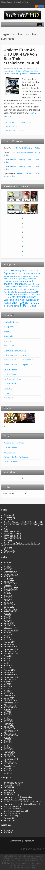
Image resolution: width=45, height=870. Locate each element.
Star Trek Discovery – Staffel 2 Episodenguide (23, 522)
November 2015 (11, 677)
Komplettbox (24, 276)
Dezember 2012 (10, 756)
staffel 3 (32, 287)
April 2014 (8, 719)
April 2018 (8, 621)
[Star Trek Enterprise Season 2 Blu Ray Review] (22, 246)
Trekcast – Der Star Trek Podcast (16, 457)
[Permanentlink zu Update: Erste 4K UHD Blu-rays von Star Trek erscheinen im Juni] (12, 86)
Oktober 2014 (10, 705)
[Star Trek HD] (22, 15)
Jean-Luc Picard (35, 273)
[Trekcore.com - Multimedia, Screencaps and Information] (19, 417)
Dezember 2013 (10, 728)
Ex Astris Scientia (10, 447)
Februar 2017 (9, 642)
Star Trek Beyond (10, 369)
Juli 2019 (7, 593)
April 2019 (8, 600)
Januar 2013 (9, 754)
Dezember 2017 (10, 625)
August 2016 (9, 656)
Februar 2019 (9, 604)
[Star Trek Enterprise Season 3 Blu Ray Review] (22, 250)
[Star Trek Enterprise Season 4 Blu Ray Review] (22, 255)
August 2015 (9, 681)
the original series (11, 306)
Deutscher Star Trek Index (14, 443)
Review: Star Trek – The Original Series (18, 364)
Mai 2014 (8, 717)
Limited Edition (8, 279)
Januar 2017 (9, 644)
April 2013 (8, 747)
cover (36, 270)
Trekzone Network (11, 462)
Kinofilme (7, 341)
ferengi (28, 273)
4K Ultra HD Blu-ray (15, 71)
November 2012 (11, 759)
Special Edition (17, 286)
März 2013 (8, 749)
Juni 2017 (8, 635)
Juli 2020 (7, 576)
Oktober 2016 (10, 651)
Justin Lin (6, 276)
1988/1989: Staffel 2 (12, 533)
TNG (23, 305)
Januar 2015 (9, 698)
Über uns (8, 548)
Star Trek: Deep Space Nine (25, 289)
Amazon (6, 271)
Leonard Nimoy (33, 276)
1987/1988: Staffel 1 (12, 531)
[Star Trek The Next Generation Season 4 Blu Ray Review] (22, 222)
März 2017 (8, 639)
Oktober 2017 (10, 628)
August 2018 (9, 614)
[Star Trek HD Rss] (36, 6)
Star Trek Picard (10, 383)
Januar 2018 (9, 623)
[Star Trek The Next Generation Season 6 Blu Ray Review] (22, 232)
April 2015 (8, 691)
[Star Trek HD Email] (39, 6)
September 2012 (11, 763)
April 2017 (8, 637)
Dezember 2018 (10, 609)
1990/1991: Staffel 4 (12, 538)
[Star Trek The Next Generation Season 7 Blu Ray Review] (22, 236)
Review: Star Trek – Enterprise (15, 355)
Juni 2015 (8, 686)
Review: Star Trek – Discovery (15, 350)
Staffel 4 (38, 287)
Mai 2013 (8, 745)
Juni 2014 (8, 714)
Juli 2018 (7, 616)
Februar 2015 (9, 695)
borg (19, 271)
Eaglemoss (9, 273)
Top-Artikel (23, 74)
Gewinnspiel (8, 336)
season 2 (9, 283)
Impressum (9, 552)
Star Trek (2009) (11, 126)
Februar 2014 (9, 724)
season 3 (20, 283)
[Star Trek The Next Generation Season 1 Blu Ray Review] (22, 196)
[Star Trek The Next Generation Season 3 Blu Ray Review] (22, 218)
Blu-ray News (29, 71)
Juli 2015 (7, 684)
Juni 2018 (8, 618)
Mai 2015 (8, 688)
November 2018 (11, 611)
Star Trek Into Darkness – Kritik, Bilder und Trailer (20, 544)
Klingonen (16, 276)
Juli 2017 (7, 632)
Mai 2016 (8, 663)
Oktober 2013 (10, 733)
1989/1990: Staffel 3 (12, 536)
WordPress (9, 832)
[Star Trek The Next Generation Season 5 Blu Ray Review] (22, 227)
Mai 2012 (8, 773)
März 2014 (8, 721)
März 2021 (8, 569)
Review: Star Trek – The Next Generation (19, 360)
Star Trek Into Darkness (13, 379)
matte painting (20, 278)
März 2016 (8, 667)
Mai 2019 (8, 597)
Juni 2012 (8, 770)
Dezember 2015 (10, 674)
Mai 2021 (8, 564)
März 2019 (8, 602)
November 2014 (11, 702)
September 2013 (11, 735)
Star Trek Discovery (24, 294)
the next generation (26, 302)
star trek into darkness (25, 297)
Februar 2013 (9, 752)
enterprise (21, 273)
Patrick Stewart (31, 279)
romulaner (15, 281)
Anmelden (8, 830)
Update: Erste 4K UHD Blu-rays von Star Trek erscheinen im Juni (21, 56)
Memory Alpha (9, 452)
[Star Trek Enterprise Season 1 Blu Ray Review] (22, 241)
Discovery (8, 519)
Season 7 (7, 287)
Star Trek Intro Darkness (14, 130)
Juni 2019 (8, 595)
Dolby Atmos (26, 122)
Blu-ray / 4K (9, 515)
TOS (5, 526)
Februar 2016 (9, 670)
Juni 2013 (8, 742)
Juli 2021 (7, 562)
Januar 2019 (9, 607)
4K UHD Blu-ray (11, 122)
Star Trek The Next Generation (21, 299)
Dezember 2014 (10, 700)
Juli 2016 (7, 658)
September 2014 (11, 707)
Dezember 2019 (10, 583)
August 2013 (9, 738)
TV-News (7, 393)
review (7, 281)
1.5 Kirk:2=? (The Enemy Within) (28, 148)
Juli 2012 (7, 768)
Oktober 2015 (10, 679)
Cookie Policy (9, 517)
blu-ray (13, 270)
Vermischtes (8, 398)
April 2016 (8, 665)
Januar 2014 (9, 726)
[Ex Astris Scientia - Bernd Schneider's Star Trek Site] (4, 425)
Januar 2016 (9, 672)
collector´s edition (27, 271)
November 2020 (11, 574)
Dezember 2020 (10, 571)
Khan (11, 276)
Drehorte (7, 331)
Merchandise (9, 346)
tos (28, 306)
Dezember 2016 (10, 646)
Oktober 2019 (10, 586)
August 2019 (9, 590)
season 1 (27, 281)
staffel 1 (27, 287)
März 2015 (8, 693)
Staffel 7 (6, 289)
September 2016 (11, 653)
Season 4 (29, 284)
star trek (12, 289)
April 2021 (8, 567)
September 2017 (11, 630)
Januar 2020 (9, 581)
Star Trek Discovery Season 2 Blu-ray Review (22, 154)
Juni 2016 (8, 660)
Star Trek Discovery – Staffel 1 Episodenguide (23, 524)
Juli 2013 (7, 740)
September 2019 (11, 588)
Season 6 (37, 284)
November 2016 (11, 649)
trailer (33, 305)
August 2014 (9, 709)
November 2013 (11, 731)
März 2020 (8, 579)
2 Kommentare (34, 74)
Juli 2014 (7, 712)
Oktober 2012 (10, 761)
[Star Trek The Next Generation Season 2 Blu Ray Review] (22, 209)
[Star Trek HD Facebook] (42, 6)
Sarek (20, 281)
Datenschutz (9, 550)
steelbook (7, 303)
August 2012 (9, 766)
